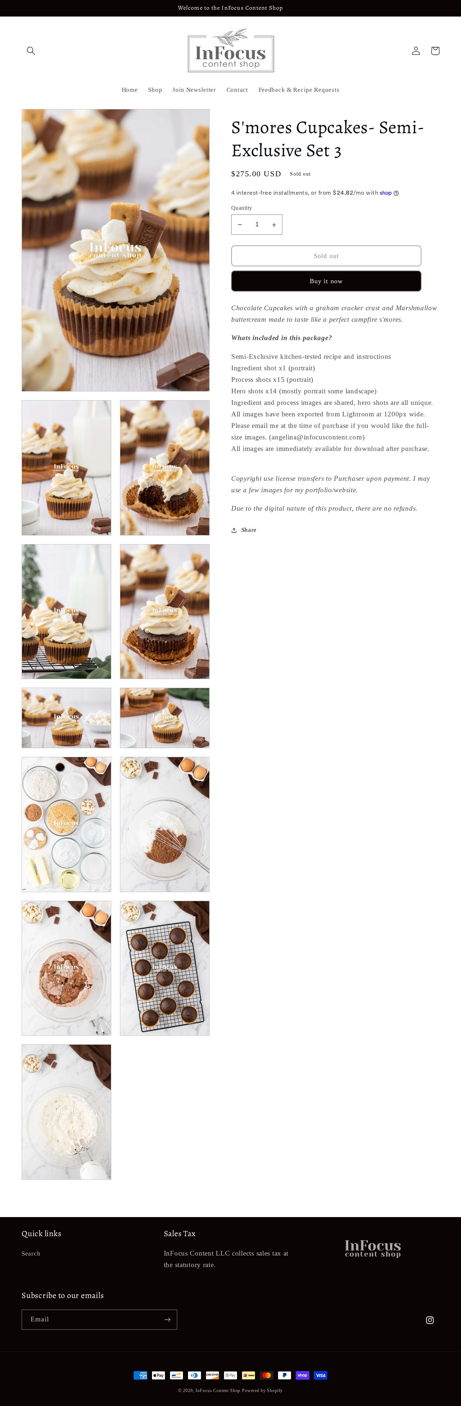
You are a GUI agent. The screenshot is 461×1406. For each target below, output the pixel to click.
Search (31, 1253)
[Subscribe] (167, 1320)
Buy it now (326, 281)
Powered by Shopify (262, 1390)
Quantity (241, 208)
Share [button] (249, 530)
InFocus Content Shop (218, 1390)
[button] (31, 50)
